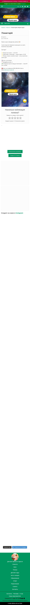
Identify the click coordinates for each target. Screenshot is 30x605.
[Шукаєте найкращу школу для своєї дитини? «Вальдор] (15, 471)
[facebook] (16, 598)
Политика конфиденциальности (10, 600)
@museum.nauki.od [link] (9, 70)
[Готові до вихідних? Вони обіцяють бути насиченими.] (15, 455)
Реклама (15, 593)
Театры (15, 570)
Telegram (23, 3)
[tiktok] (27, 6)
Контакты (15, 589)
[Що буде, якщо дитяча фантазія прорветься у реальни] (15, 487)
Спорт (15, 581)
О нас (21, 593)
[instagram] (18, 598)
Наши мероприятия (15, 596)
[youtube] (22, 6)
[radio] (9, 118)
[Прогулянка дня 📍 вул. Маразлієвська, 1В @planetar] (15, 422)
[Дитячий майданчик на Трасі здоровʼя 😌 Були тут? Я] (15, 537)
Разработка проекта (23, 600)
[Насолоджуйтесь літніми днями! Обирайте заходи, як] (15, 389)
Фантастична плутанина (15, 151)
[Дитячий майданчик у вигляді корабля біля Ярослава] (15, 372)
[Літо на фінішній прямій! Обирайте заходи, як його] (15, 257)
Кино (15, 567)
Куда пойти (7, 23)
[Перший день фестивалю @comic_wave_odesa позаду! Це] (15, 224)
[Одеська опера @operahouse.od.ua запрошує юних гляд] (15, 323)
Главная (3, 27)
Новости (8, 27)
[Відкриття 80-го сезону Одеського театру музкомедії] (15, 339)
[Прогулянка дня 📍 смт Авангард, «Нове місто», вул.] (15, 306)
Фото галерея (15, 575)
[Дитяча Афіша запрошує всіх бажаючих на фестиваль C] (15, 241)
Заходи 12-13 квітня (15, 155)
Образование (15, 578)
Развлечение (15, 584)
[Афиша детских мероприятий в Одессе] (15, 560)
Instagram (19, 213)
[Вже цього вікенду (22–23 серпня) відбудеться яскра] (15, 356)
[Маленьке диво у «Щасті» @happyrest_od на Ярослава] (15, 438)
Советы (15, 586)
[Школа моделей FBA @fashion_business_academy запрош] (15, 274)
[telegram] (25, 6)
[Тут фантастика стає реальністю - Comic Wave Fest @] (15, 504)
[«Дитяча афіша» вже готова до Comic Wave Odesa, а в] (15, 290)
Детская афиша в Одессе (15, 561)
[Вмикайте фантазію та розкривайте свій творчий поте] (15, 405)
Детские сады (15, 572)
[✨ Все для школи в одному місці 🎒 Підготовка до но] (15, 520)
